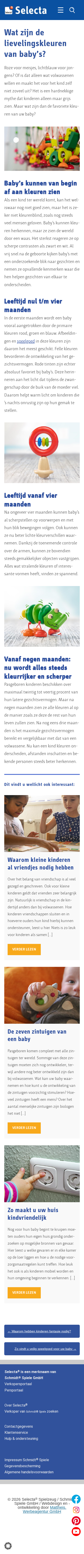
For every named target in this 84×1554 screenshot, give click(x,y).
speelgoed (26, 341)
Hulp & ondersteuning (21, 1438)
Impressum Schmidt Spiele (27, 1460)
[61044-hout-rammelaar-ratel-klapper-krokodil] (42, 616)
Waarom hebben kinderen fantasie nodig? (39, 1331)
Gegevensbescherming (22, 1466)
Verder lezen (24, 949)
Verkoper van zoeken (31, 1411)
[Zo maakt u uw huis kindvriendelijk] (42, 1173)
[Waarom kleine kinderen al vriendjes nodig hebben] (42, 823)
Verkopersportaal (18, 1384)
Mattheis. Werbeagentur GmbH (44, 1509)
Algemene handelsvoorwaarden (29, 1472)
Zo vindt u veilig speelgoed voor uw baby (45, 1349)
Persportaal (13, 1390)
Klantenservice (16, 1432)
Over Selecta (16, 1405)
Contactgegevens (18, 1426)
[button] (8, 1546)
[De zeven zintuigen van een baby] (42, 995)
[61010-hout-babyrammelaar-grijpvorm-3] (42, 452)
